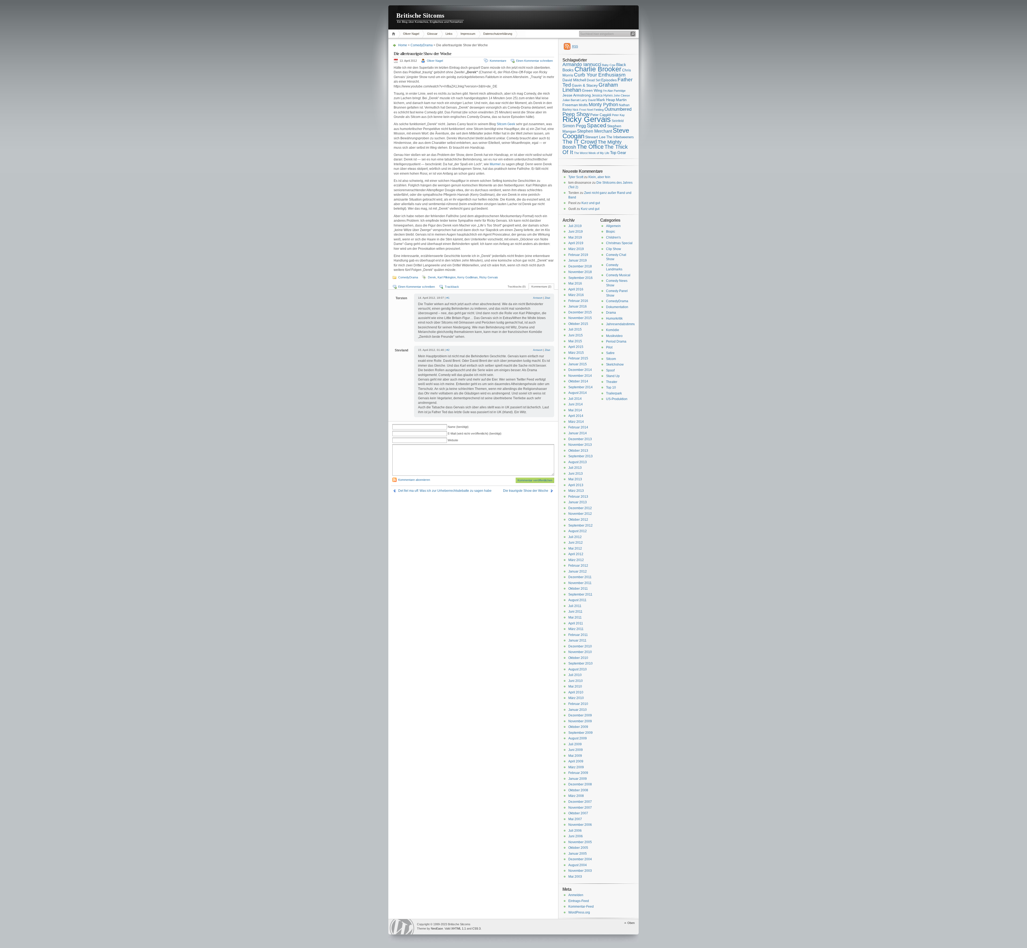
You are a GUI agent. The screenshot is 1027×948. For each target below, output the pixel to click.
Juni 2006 (575, 836)
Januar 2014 (577, 433)
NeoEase (437, 928)
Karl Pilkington (447, 277)
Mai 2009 (575, 756)
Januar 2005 (577, 853)
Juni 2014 (575, 404)
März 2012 (576, 560)
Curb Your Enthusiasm (600, 75)
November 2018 (580, 272)
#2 (448, 349)
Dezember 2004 (580, 859)
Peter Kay (618, 115)
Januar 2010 (577, 710)
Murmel (495, 164)
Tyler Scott (575, 177)
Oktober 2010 (578, 658)
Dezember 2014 (580, 370)
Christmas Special (619, 243)
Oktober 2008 (578, 790)
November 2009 (580, 721)
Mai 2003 (575, 876)
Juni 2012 (575, 542)
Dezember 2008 (580, 784)
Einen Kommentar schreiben (534, 60)
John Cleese (622, 95)
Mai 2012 (575, 548)
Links (449, 33)
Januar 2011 (577, 640)
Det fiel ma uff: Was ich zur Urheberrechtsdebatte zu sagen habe (445, 491)
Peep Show (575, 114)
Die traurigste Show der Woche (525, 491)
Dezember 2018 (580, 266)
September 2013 (580, 456)
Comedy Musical (618, 275)
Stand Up (613, 376)
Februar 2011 (578, 635)
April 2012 (575, 554)
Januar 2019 (577, 260)
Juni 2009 (575, 750)
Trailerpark (614, 393)
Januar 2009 (577, 779)
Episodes (609, 80)
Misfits (583, 105)
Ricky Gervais (488, 277)
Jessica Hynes (602, 95)
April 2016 (575, 289)
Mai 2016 (575, 283)
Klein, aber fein (599, 177)
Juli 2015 (575, 329)
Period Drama (616, 341)
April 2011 (575, 623)
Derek (432, 277)
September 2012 (580, 525)
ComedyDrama (422, 45)
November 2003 (580, 871)
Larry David (588, 100)
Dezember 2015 (580, 312)
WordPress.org (579, 912)
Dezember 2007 (580, 802)
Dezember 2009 (580, 715)
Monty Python (603, 104)
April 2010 (575, 692)
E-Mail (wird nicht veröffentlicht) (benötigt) (474, 433)
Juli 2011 (574, 606)
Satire (610, 353)
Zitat (547, 297)
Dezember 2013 (580, 439)
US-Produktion (616, 399)
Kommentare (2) (541, 286)
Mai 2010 (575, 686)
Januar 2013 (577, 502)
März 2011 (576, 629)
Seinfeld (618, 121)
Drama (611, 312)
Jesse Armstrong (576, 95)
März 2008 (576, 796)
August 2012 (577, 531)
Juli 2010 (575, 675)
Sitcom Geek (506, 124)
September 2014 (580, 387)
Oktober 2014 (578, 381)
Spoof (610, 370)
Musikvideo (614, 336)
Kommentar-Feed (581, 906)
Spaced (596, 125)
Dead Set (593, 80)
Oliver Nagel (411, 33)
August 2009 (577, 738)
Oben (631, 922)
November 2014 (580, 376)
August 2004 (577, 865)
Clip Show (613, 249)
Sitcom (611, 359)
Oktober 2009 (578, 727)
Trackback (452, 286)
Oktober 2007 (578, 813)
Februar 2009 (578, 773)
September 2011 (580, 594)
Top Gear (618, 152)
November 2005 (580, 842)
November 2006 (580, 825)
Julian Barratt (571, 100)
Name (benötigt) (458, 426)
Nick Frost (579, 109)
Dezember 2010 (580, 646)
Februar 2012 (578, 565)
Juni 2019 (575, 231)
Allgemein (613, 226)
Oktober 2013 (578, 450)
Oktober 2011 (578, 588)
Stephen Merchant (594, 131)
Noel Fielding (595, 109)
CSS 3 (476, 928)
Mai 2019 (575, 237)
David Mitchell (574, 80)
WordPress (402, 926)
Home (394, 34)
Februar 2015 (578, 358)
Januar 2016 (577, 306)
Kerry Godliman (467, 277)
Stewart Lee (595, 137)
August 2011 (577, 600)
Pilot (609, 347)
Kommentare (498, 60)
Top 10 (611, 387)
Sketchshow (615, 364)
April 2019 (575, 243)
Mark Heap (605, 100)
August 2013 (577, 462)
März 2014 (576, 422)
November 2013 (580, 445)
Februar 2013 (578, 496)
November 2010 (580, 652)
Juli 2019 (575, 226)
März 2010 (576, 698)
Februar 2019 (578, 255)
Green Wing (592, 90)
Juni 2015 (575, 335)
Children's (613, 237)
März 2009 (576, 767)
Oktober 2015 (578, 324)
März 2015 (576, 353)
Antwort (537, 297)
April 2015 (575, 347)
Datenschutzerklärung (497, 33)
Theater (611, 382)
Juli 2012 (575, 537)
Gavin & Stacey (585, 85)
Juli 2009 (575, 744)
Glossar (432, 33)
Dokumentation (617, 307)
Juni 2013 (575, 473)
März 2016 (576, 295)
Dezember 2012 (580, 508)
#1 (448, 297)
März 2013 (576, 491)
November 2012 (580, 514)
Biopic (610, 231)
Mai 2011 (575, 617)
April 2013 (575, 485)
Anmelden (575, 895)
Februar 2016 (578, 301)
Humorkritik (614, 318)
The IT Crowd (579, 142)
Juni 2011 (575, 611)
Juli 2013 (575, 468)
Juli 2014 (575, 399)
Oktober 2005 (578, 848)
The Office (590, 146)
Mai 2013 (575, 479)
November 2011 (580, 583)
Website (453, 440)
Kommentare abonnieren (414, 479)
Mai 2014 (575, 410)
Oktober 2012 (578, 519)
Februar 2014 (578, 427)
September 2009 (580, 733)
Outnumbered (617, 109)
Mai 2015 (575, 341)
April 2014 (575, 416)
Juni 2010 (575, 681)
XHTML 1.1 (458, 928)
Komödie (612, 330)
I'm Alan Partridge (614, 90)
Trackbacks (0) (517, 286)
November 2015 (580, 318)
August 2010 (577, 669)
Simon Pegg (574, 125)
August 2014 (577, 393)
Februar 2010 (578, 704)
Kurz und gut (590, 203)
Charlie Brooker (597, 69)
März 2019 (576, 249)
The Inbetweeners (620, 137)
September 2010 (580, 663)
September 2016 (580, 278)
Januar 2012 (577, 571)
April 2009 (575, 761)
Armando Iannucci (581, 64)
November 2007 (580, 807)
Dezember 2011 (580, 577)
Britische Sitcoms (420, 15)
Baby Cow (608, 65)
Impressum (468, 33)
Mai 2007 (575, 819)
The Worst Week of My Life (591, 153)
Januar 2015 (577, 364)
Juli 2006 (575, 830)
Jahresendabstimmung (622, 324)
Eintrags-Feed (578, 901)
